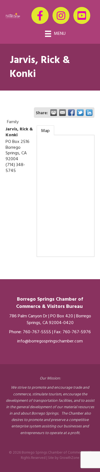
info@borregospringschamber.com (50, 341)
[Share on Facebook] (71, 112)
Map (45, 131)
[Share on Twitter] (80, 112)
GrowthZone (69, 458)
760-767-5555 (37, 332)
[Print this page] (53, 112)
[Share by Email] (62, 112)
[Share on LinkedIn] (89, 112)
